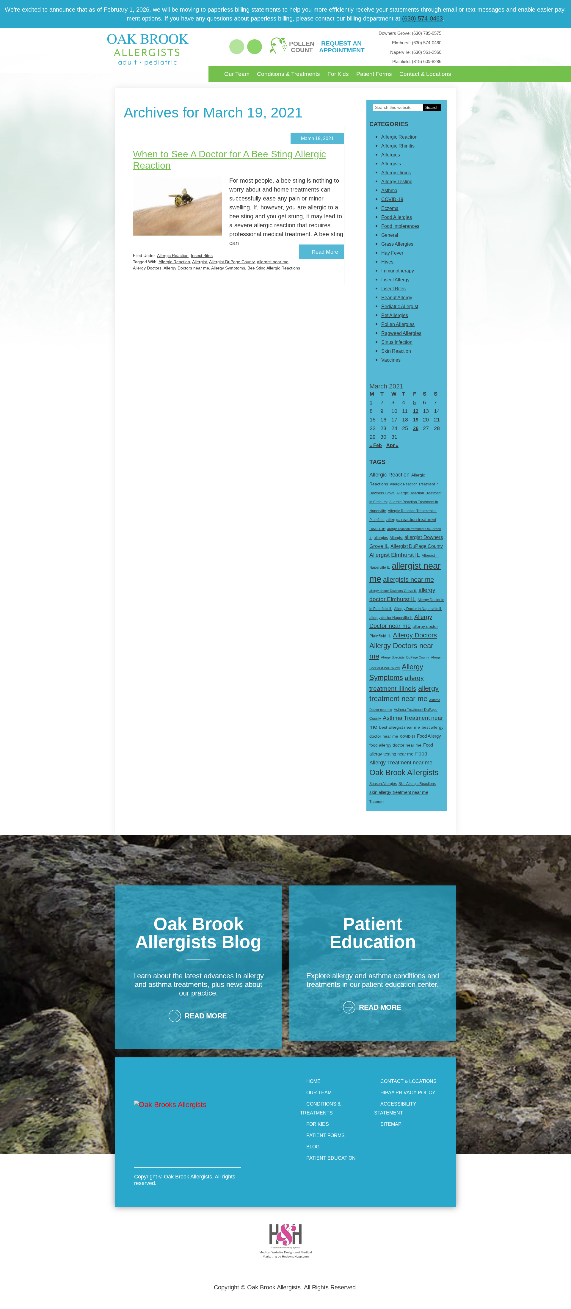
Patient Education (331, 1158)
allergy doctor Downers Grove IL (393, 590)
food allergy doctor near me (395, 745)
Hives (387, 261)
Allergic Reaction (173, 255)
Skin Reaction (396, 351)
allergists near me (408, 579)
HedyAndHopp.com (295, 1256)
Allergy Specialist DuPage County (405, 657)
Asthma (389, 190)
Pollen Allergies (398, 324)
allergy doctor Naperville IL (391, 618)
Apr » (392, 445)
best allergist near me (399, 727)
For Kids (338, 74)
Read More (325, 252)
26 (415, 428)
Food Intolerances (400, 226)
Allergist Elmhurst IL (394, 555)
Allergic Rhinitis (398, 145)
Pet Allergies (394, 315)
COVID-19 (392, 199)
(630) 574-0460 (416, 42)
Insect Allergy (395, 279)
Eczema (390, 208)
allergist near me (272, 261)
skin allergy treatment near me (398, 792)
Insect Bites (202, 255)
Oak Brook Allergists (403, 772)
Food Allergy (429, 736)
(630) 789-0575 (410, 33)
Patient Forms (374, 74)
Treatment (376, 801)
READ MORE (206, 1016)
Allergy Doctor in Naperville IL (418, 609)
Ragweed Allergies (401, 333)
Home (313, 1081)
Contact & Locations (425, 74)
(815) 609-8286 (416, 61)
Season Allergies (383, 784)
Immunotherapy (397, 270)
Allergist (199, 261)
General (389, 235)
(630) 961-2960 (415, 52)
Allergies (390, 154)
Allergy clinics (396, 172)
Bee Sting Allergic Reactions (273, 268)
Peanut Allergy (396, 297)
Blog (312, 1146)
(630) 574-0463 (422, 18)
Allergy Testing (396, 181)
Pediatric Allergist (399, 306)
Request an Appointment (341, 47)
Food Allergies (396, 217)
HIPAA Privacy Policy (407, 1092)
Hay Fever (392, 252)
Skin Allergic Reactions (417, 784)
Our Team (237, 74)
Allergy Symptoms (228, 268)
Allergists (391, 163)
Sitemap (390, 1124)
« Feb (375, 445)
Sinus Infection (396, 342)
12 (415, 411)
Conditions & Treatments (288, 74)
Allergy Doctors (147, 268)
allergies (381, 538)
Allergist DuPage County (232, 261)
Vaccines (391, 360)
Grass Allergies (397, 244)
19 (415, 419)
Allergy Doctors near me (186, 268)
